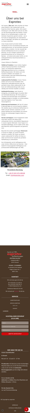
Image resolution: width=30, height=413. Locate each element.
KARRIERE (5, 311)
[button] (27, 4)
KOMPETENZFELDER (15, 300)
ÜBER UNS (15, 305)
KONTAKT (15, 308)
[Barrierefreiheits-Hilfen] (26, 409)
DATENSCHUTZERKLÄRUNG (15, 408)
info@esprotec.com (17, 175)
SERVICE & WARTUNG (15, 303)
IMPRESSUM (15, 405)
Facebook (16, 291)
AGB (15, 410)
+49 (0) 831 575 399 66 (17, 173)
